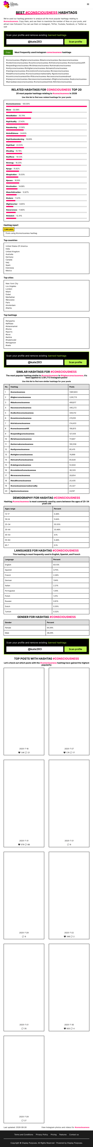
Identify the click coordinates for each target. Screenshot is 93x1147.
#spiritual (10, 145)
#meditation (11, 115)
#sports (9, 332)
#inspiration (11, 174)
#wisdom (10, 216)
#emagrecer (11, 342)
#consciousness (13, 104)
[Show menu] (88, 4)
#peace (9, 180)
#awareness (11, 210)
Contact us (74, 1134)
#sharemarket (11, 326)
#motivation (11, 186)
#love (8, 110)
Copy (8, 52)
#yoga (9, 168)
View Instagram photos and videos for (65, 1127)
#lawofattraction (13, 192)
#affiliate (9, 323)
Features (63, 1134)
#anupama (10, 321)
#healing (10, 151)
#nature (9, 198)
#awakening (11, 127)
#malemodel (11, 340)
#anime (9, 337)
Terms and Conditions (23, 1134)
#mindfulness (12, 133)
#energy (10, 163)
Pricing (54, 1134)
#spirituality (11, 121)
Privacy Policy (42, 1134)
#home (9, 329)
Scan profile (75, 41)
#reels (8, 345)
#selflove (10, 157)
